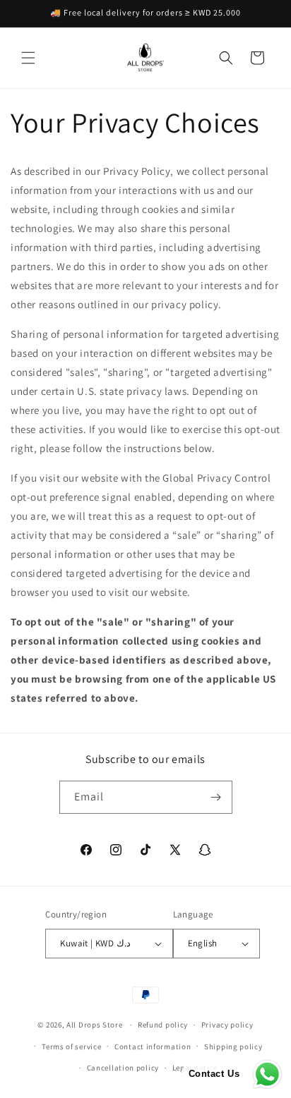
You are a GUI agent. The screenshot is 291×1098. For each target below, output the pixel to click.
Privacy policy (227, 1025)
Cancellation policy (123, 1068)
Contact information (152, 1046)
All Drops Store (94, 1025)
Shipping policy (233, 1046)
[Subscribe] (216, 797)
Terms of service (71, 1046)
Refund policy (163, 1025)
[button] (28, 57)
